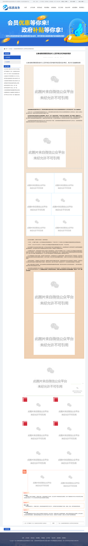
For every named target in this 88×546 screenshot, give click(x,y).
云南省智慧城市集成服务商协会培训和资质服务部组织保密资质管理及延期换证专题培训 (12, 90)
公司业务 (32, 7)
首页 (25, 7)
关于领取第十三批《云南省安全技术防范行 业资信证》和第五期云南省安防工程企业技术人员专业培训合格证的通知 (12, 71)
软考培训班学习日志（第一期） (11, 87)
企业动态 (10, 48)
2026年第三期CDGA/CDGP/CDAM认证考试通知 (12, 69)
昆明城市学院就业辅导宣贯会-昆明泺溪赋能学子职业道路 (12, 83)
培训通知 (46, 7)
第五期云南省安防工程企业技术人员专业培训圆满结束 (12, 78)
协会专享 (67, 7)
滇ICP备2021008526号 (73, 540)
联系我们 (47, 1)
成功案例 (74, 7)
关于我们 (42, 1)
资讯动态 (39, 7)
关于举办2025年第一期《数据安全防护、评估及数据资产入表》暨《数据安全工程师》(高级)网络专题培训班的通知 (12, 94)
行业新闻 (7, 61)
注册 (37, 1)
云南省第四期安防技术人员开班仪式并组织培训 (69, 523)
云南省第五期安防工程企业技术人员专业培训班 (12, 80)
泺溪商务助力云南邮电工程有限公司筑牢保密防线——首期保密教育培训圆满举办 (12, 92)
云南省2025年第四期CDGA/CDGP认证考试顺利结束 (12, 76)
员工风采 (60, 7)
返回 (53, 523)
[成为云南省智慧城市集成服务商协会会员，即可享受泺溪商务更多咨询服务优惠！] (44, 29)
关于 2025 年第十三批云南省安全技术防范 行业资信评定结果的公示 (12, 73)
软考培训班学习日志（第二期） (11, 85)
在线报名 (53, 7)
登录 (34, 1)
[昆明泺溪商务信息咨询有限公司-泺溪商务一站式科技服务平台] (11, 7)
